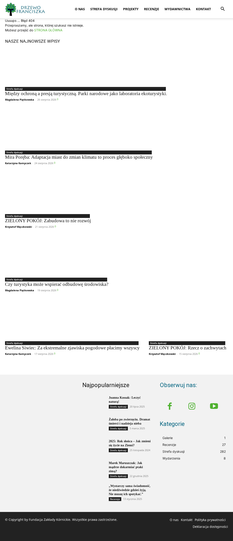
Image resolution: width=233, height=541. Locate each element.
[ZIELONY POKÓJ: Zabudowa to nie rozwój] (48, 193)
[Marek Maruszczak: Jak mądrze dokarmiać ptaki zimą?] (93, 469)
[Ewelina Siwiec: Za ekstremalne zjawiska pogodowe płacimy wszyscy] (72, 320)
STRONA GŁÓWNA (48, 30)
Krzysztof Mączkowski (18, 226)
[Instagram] (192, 407)
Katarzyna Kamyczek (18, 163)
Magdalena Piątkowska (19, 99)
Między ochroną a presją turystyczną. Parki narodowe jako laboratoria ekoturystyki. (86, 93)
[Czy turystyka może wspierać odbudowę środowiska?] (56, 256)
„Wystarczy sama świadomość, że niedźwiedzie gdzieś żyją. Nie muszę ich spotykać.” (129, 490)
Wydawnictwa (177, 9)
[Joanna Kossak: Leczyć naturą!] (93, 404)
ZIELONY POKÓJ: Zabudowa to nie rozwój (48, 220)
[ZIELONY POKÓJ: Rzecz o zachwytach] (187, 320)
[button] (222, 9)
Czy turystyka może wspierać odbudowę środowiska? (56, 284)
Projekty (131, 9)
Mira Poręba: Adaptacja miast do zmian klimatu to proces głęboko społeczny (79, 157)
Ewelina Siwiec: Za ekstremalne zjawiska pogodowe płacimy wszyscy (72, 348)
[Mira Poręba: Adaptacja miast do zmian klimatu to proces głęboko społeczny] (79, 129)
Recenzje (151, 9)
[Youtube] (214, 407)
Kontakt (203, 9)
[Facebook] (170, 407)
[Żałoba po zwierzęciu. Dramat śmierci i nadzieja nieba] (93, 425)
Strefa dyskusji (104, 9)
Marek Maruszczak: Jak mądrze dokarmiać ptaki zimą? (126, 467)
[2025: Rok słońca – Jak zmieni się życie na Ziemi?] (93, 447)
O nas (80, 9)
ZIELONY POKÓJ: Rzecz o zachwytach (187, 348)
